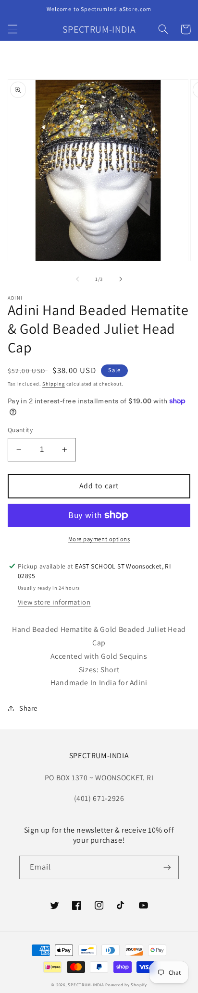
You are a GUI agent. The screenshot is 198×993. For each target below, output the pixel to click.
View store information (54, 601)
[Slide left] (77, 279)
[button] (12, 29)
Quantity (20, 429)
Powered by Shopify (126, 985)
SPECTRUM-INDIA (86, 985)
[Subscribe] (167, 867)
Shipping (53, 383)
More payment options (99, 539)
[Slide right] (120, 279)
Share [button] (28, 708)
